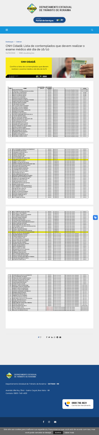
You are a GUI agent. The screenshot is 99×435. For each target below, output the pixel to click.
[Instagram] (49, 422)
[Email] (55, 422)
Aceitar (58, 432)
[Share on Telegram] (57, 337)
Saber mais (69, 432)
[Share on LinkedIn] (52, 337)
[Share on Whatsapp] (54, 337)
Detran (19, 42)
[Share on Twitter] (49, 337)
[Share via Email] (60, 337)
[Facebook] (43, 422)
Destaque (9, 42)
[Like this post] (42, 337)
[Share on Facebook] (46, 337)
